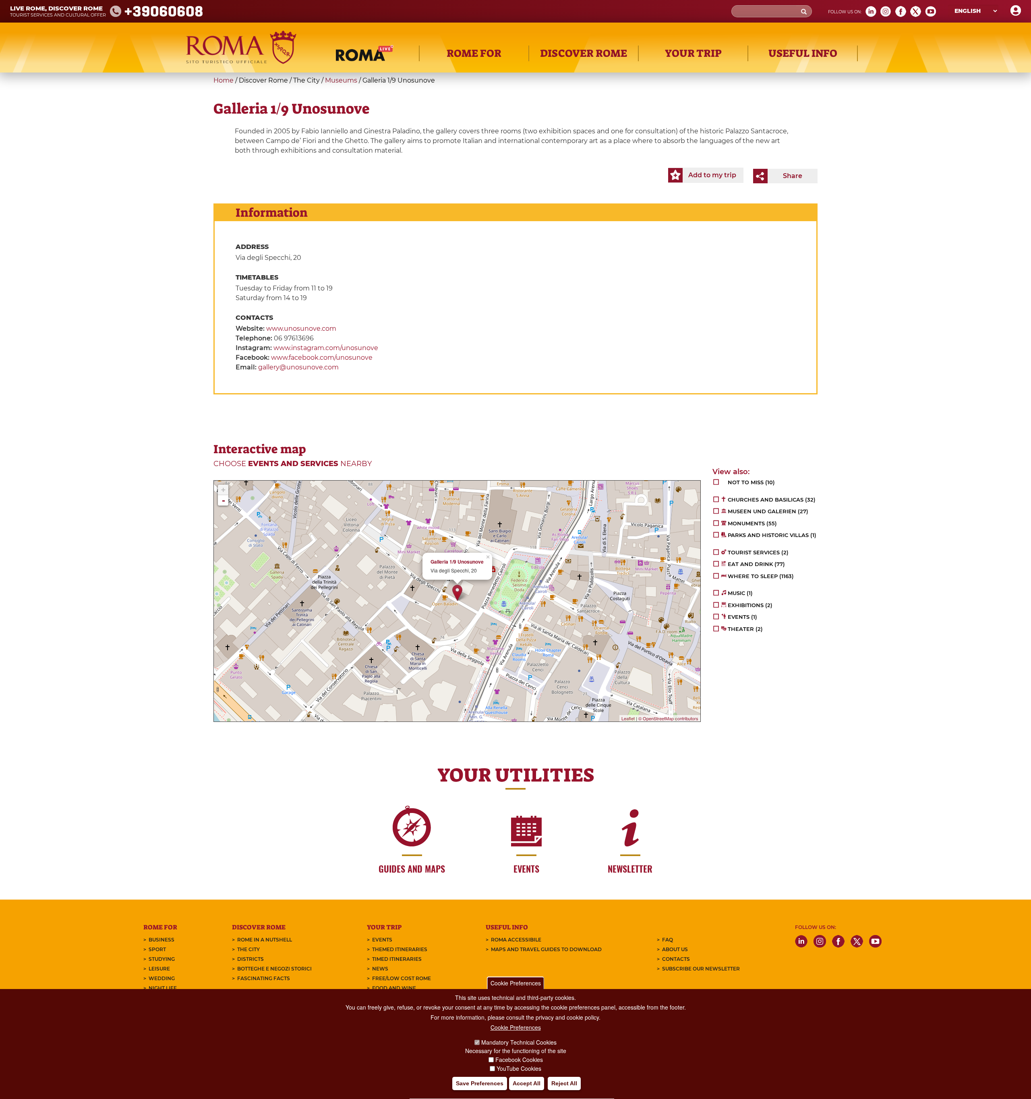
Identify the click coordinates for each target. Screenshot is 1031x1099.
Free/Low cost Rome (401, 978)
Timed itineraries (397, 959)
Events (382, 940)
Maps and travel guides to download (546, 949)
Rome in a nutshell (264, 940)
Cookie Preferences (516, 983)
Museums (341, 80)
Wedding (162, 978)
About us (675, 949)
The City (248, 949)
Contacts (676, 959)
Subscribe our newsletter (701, 969)
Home (223, 80)
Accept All (526, 1083)
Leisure (159, 969)
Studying (162, 959)
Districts (250, 959)
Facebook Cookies (519, 1059)
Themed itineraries (399, 949)
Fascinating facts (263, 978)
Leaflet (628, 718)
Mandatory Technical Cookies (519, 1042)
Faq (667, 940)
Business (161, 940)
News (380, 969)
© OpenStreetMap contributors (668, 718)
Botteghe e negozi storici (274, 969)
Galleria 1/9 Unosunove (457, 561)
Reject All (564, 1083)
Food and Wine (394, 988)
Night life (163, 988)
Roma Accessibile (516, 940)
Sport (157, 949)
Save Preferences (479, 1083)
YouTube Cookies (519, 1068)
